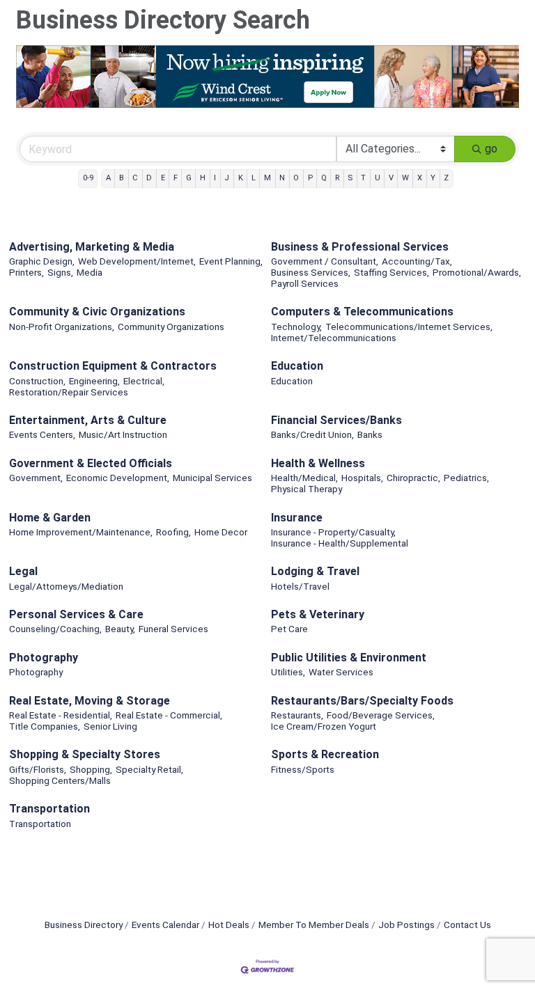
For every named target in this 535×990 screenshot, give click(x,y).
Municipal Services (212, 477)
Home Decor (220, 531)
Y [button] (433, 177)
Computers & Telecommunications (362, 311)
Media (89, 272)
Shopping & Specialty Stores (84, 754)
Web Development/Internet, (137, 261)
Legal (23, 571)
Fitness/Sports (302, 769)
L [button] (253, 177)
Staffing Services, (391, 272)
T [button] (363, 177)
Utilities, (288, 671)
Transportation (49, 808)
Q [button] (324, 177)
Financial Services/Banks (336, 420)
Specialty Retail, (149, 769)
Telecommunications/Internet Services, (409, 326)
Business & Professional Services (360, 246)
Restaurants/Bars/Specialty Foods (362, 700)
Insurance (297, 517)
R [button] (337, 177)
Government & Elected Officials (90, 463)
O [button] (296, 177)
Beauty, (120, 628)
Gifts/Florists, (37, 769)
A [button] (108, 177)
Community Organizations (171, 326)
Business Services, (310, 272)
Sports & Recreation (325, 754)
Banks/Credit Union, (312, 434)
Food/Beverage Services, (381, 715)
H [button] (203, 177)
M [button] (267, 177)
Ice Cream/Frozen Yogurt (323, 726)
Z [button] (446, 177)
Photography (43, 657)
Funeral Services (173, 628)
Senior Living (110, 726)
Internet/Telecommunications (333, 337)
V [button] (391, 177)
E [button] (163, 177)
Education (297, 365)
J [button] (226, 177)
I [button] (215, 177)
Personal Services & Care (76, 614)
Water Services (341, 671)
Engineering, (94, 380)
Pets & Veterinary (317, 614)
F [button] (175, 177)
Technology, (296, 326)
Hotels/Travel (300, 586)
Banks (369, 434)
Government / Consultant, (324, 261)
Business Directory (84, 924)
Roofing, (173, 531)
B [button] (121, 177)
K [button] (240, 177)
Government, (36, 477)
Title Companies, (44, 726)
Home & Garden (50, 517)
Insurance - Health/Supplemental (339, 543)
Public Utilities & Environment (348, 657)
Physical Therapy (306, 488)
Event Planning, (231, 261)
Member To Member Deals (313, 924)
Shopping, (91, 769)
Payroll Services (305, 283)
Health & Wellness (318, 463)
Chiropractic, (413, 477)
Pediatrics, (466, 477)
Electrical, (143, 380)
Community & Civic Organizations (97, 311)
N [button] (282, 177)
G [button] (189, 177)
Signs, (60, 272)
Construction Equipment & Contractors (113, 365)
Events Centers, (42, 434)
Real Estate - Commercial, (169, 715)
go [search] (491, 148)
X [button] (419, 177)
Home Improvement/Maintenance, (81, 531)
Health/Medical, (304, 477)
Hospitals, (362, 477)
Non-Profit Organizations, (61, 326)
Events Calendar (165, 924)
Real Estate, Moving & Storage (89, 700)
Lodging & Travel (315, 571)
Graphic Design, (42, 261)
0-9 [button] (88, 177)
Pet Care (289, 628)
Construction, (37, 380)
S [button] (350, 177)
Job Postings (406, 924)
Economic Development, (117, 477)
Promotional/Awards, (477, 272)
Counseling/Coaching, (55, 628)
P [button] (310, 177)
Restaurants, (297, 715)
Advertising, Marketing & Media (91, 246)
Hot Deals (228, 924)
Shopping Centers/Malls (60, 780)
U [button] (377, 177)
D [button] (149, 177)
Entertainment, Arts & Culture (87, 420)
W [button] (405, 177)
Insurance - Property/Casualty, (333, 531)
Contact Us (467, 924)
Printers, (26, 272)
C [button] (135, 177)
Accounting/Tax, (417, 261)
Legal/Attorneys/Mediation (66, 586)
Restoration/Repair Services (68, 392)
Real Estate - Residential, (60, 715)
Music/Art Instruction (123, 434)
